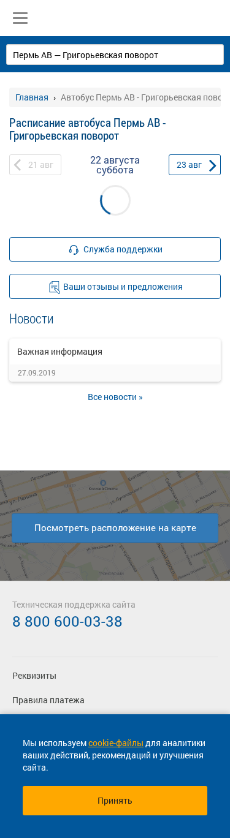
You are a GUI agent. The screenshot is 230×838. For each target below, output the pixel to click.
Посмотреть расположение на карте (115, 527)
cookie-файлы (116, 743)
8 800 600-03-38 (67, 621)
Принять (115, 800)
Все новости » (115, 396)
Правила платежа (48, 700)
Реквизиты (34, 675)
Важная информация (59, 351)
